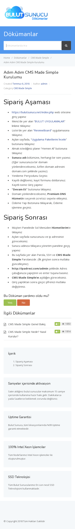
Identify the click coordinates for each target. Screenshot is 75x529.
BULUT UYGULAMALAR (49, 121)
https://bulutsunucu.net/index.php (33, 112)
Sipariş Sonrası (23, 365)
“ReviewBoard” (42, 130)
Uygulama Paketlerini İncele (49, 139)
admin (44, 83)
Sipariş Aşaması (24, 361)
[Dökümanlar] (26, 19)
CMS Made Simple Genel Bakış (27, 324)
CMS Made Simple (23, 88)
